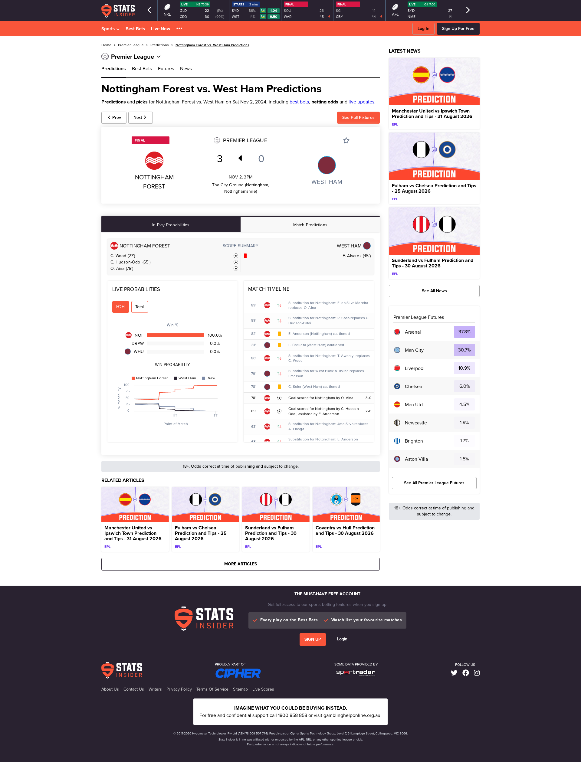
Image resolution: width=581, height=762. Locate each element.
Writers (155, 689)
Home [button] (106, 45)
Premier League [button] (131, 45)
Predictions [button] (159, 45)
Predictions (113, 68)
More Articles (240, 564)
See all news (434, 291)
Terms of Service (212, 689)
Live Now (160, 28)
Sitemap (240, 689)
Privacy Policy (179, 689)
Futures (166, 68)
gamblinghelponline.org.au (351, 715)
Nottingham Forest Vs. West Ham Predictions (212, 45)
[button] (179, 29)
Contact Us (133, 689)
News (186, 68)
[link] (454, 673)
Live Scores (263, 689)
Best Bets (135, 28)
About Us (110, 689)
